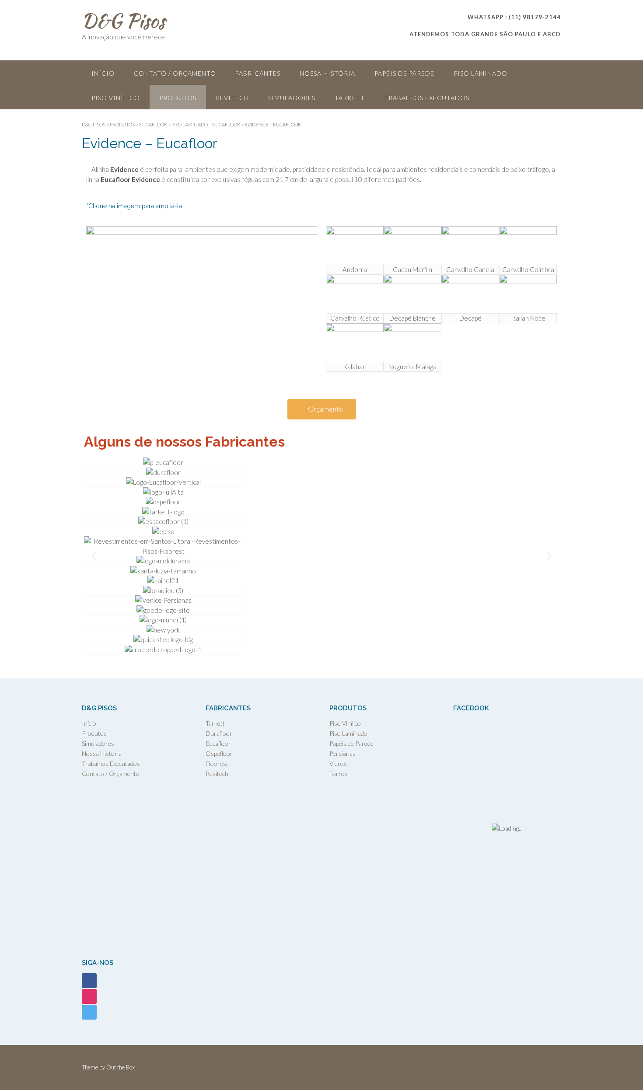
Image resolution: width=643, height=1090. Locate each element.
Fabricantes (257, 73)
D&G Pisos (123, 21)
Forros (338, 773)
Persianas (342, 753)
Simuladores (291, 97)
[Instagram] (89, 995)
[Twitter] (89, 1011)
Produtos (177, 97)
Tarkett (350, 97)
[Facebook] (89, 980)
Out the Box (120, 1067)
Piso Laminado (480, 73)
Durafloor (219, 733)
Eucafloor (218, 743)
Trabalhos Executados (426, 97)
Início (103, 73)
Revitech (232, 97)
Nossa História (327, 73)
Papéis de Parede (404, 73)
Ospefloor (219, 753)
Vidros (338, 763)
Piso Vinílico (115, 97)
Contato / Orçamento (175, 73)
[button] (93, 556)
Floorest (217, 763)
